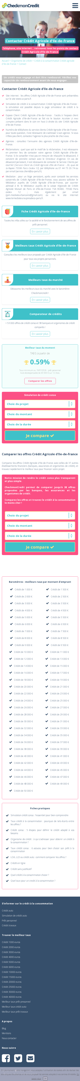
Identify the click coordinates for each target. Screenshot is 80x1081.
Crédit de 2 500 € (59, 596)
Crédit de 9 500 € (59, 645)
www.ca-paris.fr (23, 98)
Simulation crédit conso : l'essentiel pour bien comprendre (39, 815)
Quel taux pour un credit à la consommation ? (33, 880)
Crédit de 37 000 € (59, 742)
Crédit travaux (9, 925)
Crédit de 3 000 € (23, 603)
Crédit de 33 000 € (59, 728)
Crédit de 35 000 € (59, 735)
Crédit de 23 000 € (59, 693)
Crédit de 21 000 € (59, 686)
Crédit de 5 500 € (59, 617)
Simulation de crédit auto (14, 915)
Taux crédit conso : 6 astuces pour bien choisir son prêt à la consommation (42, 850)
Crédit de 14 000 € (23, 665)
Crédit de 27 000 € (59, 707)
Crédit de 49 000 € (59, 783)
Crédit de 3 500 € (59, 603)
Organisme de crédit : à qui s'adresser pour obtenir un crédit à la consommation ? (42, 841)
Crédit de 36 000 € (23, 742)
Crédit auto (7, 910)
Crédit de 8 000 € (23, 638)
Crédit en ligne (18, 863)
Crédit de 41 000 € (59, 756)
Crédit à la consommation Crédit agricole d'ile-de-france (38, 62)
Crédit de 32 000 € (23, 728)
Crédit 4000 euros (11, 957)
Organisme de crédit (21, 60)
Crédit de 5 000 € (23, 617)
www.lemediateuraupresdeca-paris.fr (24, 198)
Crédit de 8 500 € (59, 638)
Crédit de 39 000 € (59, 749)
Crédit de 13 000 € (59, 658)
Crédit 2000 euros (11, 947)
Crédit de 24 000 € (23, 700)
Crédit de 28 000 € (23, 714)
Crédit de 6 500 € (59, 624)
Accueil (5, 60)
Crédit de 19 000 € (59, 679)
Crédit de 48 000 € (23, 783)
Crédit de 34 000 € (23, 735)
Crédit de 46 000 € (23, 776)
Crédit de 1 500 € (59, 589)
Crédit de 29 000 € (59, 714)
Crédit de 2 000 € (23, 596)
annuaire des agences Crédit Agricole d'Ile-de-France (42, 143)
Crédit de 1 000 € (23, 589)
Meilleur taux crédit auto (14, 1006)
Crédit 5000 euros (11, 962)
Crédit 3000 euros (11, 952)
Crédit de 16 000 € (23, 672)
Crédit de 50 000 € (23, 790)
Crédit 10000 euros (11, 972)
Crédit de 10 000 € (23, 652)
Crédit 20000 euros (11, 981)
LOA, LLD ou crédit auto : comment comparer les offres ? (38, 857)
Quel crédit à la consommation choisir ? (30, 875)
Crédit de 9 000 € (23, 645)
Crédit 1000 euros (11, 942)
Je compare (38, 435)
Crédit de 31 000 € (59, 721)
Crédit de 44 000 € (23, 770)
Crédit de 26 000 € (23, 707)
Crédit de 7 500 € (59, 631)
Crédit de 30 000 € (23, 721)
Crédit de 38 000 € (23, 749)
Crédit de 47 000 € (59, 776)
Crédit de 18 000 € (23, 679)
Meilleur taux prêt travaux (15, 1011)
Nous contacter (9, 1038)
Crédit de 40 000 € (23, 756)
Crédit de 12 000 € (23, 658)
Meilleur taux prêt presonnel (16, 1001)
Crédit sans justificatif (21, 869)
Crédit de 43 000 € (59, 763)
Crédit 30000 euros (11, 991)
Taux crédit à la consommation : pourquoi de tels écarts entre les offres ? (42, 823)
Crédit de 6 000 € (23, 624)
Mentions (6, 1033)
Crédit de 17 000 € (59, 672)
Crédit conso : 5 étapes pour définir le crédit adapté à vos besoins (42, 832)
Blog (4, 1028)
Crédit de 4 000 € (23, 610)
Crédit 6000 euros (11, 967)
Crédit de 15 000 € (59, 665)
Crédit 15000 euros (11, 977)
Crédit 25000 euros (11, 986)
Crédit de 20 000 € (23, 686)
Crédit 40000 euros (11, 996)
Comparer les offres (40, 381)
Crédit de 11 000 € (59, 652)
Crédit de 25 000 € (59, 700)
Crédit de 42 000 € (23, 763)
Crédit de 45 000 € (59, 770)
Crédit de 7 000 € (23, 631)
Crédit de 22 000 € (23, 693)
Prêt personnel (9, 920)
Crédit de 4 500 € (59, 610)
